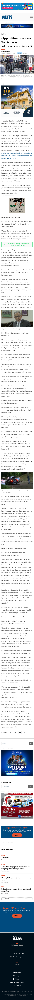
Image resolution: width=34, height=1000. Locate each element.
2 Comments (6, 871)
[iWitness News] (17, 938)
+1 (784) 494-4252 (18, 953)
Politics (3, 34)
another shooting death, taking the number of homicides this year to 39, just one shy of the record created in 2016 (16, 155)
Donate (16, 835)
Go (30, 786)
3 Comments (6, 860)
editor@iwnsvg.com (18, 957)
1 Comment (5, 882)
